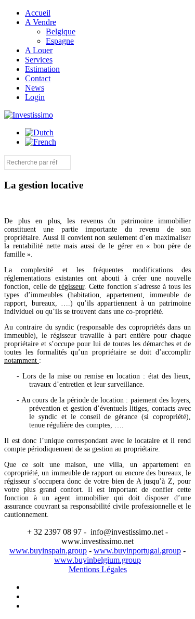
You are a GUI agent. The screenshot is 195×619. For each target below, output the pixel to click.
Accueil (37, 12)
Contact (37, 78)
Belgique (60, 31)
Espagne (60, 40)
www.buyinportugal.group (137, 550)
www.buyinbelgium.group (97, 559)
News (34, 87)
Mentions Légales (98, 569)
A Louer (39, 50)
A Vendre (40, 22)
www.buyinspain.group (48, 550)
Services (39, 59)
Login (35, 97)
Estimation (42, 69)
